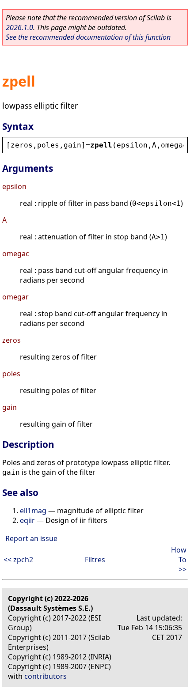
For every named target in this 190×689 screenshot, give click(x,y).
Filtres (95, 559)
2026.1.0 (19, 27)
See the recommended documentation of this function (88, 37)
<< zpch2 (18, 559)
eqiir (27, 520)
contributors (45, 676)
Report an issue (31, 538)
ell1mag (33, 510)
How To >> (178, 559)
